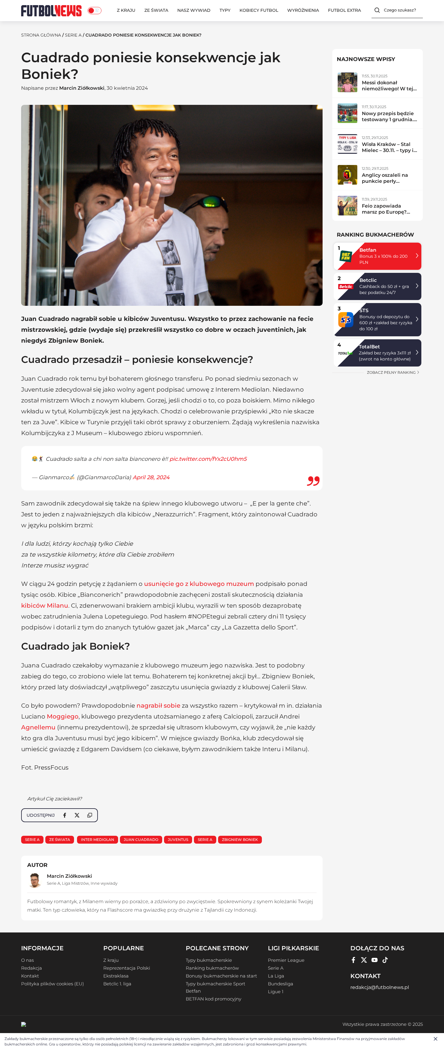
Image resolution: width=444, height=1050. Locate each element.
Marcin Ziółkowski (82, 88)
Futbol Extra (344, 10)
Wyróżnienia (303, 10)
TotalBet (369, 347)
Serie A (73, 35)
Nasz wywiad (194, 10)
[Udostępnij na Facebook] (64, 815)
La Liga (276, 976)
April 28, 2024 (151, 477)
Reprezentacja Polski (126, 968)
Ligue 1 (275, 991)
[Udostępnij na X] (77, 815)
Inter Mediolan (97, 839)
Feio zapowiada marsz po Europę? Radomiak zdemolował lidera (385, 215)
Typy (225, 10)
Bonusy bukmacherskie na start (221, 976)
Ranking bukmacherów (212, 968)
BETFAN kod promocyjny (213, 999)
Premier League (286, 960)
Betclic (368, 280)
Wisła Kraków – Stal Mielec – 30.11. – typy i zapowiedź (387, 150)
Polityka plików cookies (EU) (52, 984)
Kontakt (30, 976)
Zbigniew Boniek (240, 839)
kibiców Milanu (44, 605)
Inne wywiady (104, 883)
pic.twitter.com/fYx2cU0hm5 (207, 459)
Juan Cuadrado (141, 839)
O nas (27, 960)
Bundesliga (280, 984)
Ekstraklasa (116, 976)
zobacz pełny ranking (392, 372)
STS (363, 310)
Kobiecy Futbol (259, 10)
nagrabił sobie (158, 705)
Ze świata (156, 10)
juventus (178, 839)
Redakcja (31, 968)
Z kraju (126, 10)
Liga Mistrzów (75, 883)
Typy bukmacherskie (209, 960)
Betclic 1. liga (117, 984)
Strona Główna (41, 35)
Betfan (367, 250)
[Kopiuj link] (89, 815)
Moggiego (63, 716)
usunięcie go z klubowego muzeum (199, 583)
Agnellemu (38, 727)
